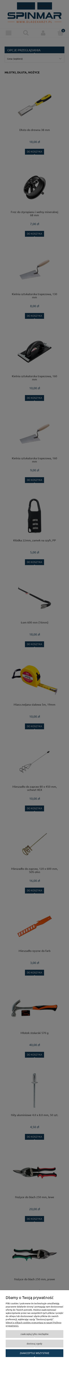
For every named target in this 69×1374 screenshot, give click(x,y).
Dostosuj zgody (34, 1343)
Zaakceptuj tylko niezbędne (34, 1334)
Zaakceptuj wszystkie (34, 1353)
